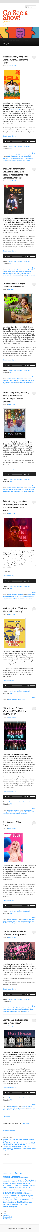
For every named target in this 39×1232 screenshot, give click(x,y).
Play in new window (15, 147)
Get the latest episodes (9, 1130)
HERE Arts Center (30, 1185)
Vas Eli (19, 1011)
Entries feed (6, 1215)
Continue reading (9, 136)
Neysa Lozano (6, 382)
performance (23, 1190)
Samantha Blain (12, 160)
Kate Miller (16, 273)
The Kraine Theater (10, 1202)
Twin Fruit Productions (14, 813)
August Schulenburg (24, 1177)
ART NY (33, 487)
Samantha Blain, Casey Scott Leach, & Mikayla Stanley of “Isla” (15, 59)
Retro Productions (7, 1195)
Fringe (8, 921)
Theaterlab (13, 1200)
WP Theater (19, 160)
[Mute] (28, 141)
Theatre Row (19, 1200)
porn (19, 921)
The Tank (19, 382)
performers (29, 1190)
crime (20, 271)
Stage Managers (23, 1008)
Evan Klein (10, 273)
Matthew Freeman (7, 1190)
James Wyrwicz (28, 810)
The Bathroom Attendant (16, 275)
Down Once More (17, 596)
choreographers (6, 1181)
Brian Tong (5, 489)
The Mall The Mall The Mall (27, 812)
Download (26, 147)
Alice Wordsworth (26, 919)
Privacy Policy (6, 44)
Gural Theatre (6, 491)
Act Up (24, 1106)
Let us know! (25, 1123)
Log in (4, 1213)
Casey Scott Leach (15, 156)
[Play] (5, 141)
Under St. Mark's (23, 1204)
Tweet (34, 153)
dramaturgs (5, 1183)
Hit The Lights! (12, 158)
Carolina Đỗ (6, 1009)
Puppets (33, 155)
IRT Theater (15, 1188)
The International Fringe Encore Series (13, 923)
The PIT (30, 1202)
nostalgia (5, 812)
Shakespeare (28, 1196)
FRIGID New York (8, 1185)
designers (21, 1181)
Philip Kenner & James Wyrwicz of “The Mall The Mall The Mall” (14, 711)
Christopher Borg (14, 1108)
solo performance (16, 1198)
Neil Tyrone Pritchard (23, 491)
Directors (21, 155)
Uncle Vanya (25, 382)
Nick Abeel (17, 1190)
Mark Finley (30, 1108)
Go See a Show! (15, 15)
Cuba (22, 156)
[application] (19, 141)
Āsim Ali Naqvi (9, 596)
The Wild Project (13, 1204)
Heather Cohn (22, 1185)
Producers (20, 594)
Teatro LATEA (20, 598)
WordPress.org (7, 1219)
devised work (27, 156)
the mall (17, 812)
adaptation (5, 380)
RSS (11, 149)
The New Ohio (22, 1202)
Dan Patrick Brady (27, 271)
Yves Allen (27, 598)
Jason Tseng (14, 491)
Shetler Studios (7, 1198)
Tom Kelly (25, 275)
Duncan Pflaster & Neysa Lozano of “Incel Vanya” (17, 1146)
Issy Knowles (13, 921)
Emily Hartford (17, 489)
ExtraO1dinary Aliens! (20, 1009)
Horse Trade (7, 1188)
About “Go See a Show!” (15, 40)
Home (5, 40)
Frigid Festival (26, 1183)
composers (14, 1181)
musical (13, 1190)
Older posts (6, 1116)
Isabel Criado (29, 1009)
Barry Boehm (6, 1108)
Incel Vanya (31, 380)
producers (21, 1192)
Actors (9, 155)
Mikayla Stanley (20, 158)
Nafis (8, 598)
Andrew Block (14, 271)
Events (26, 40)
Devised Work (15, 155)
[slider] (32, 141)
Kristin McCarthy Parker (25, 1188)
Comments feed (7, 1217)
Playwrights (27, 155)
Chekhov (11, 380)
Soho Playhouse (25, 921)
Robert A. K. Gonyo (17, 1196)
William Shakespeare (10, 1206)
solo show (31, 921)
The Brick (25, 1200)
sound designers (31, 1198)
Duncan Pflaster (23, 380)
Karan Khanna (26, 596)
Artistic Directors (11, 1176)
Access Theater (10, 1174)
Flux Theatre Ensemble (28, 489)
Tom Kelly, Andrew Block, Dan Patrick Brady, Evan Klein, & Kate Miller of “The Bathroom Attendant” (19, 1144)
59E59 (4, 1174)
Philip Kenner (11, 812)
